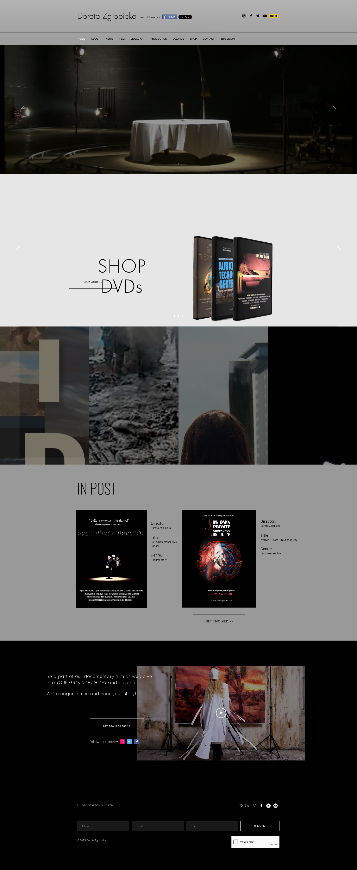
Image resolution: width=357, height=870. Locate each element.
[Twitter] (258, 16)
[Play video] (221, 713)
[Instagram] (244, 16)
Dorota (88, 15)
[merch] (178, 316)
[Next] (334, 109)
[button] (122, 38)
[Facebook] (251, 16)
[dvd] (182, 316)
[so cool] (174, 316)
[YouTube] (265, 16)
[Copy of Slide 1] (178, 163)
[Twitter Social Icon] (129, 741)
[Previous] (22, 109)
